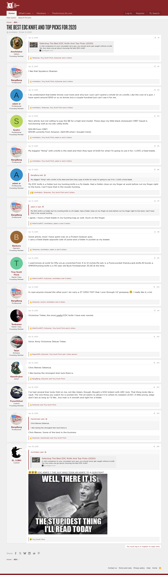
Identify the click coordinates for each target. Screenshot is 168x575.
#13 (158, 363)
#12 (158, 336)
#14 (158, 387)
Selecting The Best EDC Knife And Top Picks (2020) (66, 43)
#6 (158, 169)
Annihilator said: (37, 452)
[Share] (155, 37)
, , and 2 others (52, 81)
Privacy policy (139, 568)
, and (48, 379)
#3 (158, 90)
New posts (11, 18)
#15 (158, 413)
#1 (158, 37)
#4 (158, 116)
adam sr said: (36, 207)
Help (148, 568)
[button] (33, 13)
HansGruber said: (38, 419)
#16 (158, 446)
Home (12, 13)
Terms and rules (125, 568)
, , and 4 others (52, 58)
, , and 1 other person (54, 354)
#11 (158, 310)
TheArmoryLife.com (62, 13)
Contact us (112, 568)
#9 (158, 258)
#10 (158, 287)
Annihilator (13, 32)
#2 (158, 66)
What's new (25, 13)
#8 (158, 232)
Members (41, 13)
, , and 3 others (52, 107)
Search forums (24, 18)
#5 (158, 146)
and (44, 405)
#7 (158, 201)
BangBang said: (37, 175)
